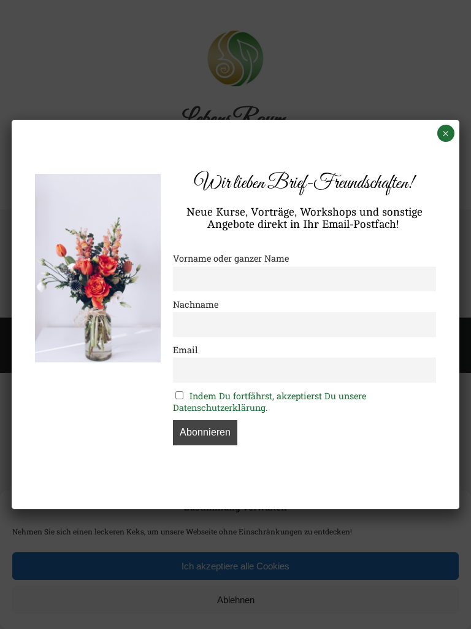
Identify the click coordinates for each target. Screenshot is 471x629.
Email (185, 350)
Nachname (195, 304)
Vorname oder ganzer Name (231, 258)
